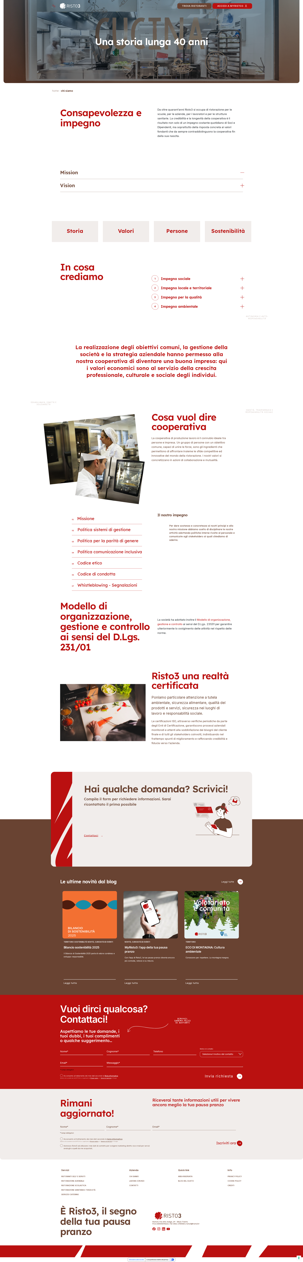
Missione (85, 518)
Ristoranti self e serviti (73, 1177)
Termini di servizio (106, 1078)
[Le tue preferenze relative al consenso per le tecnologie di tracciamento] (299, 1258)
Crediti (231, 1186)
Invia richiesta (219, 1076)
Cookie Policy (234, 1181)
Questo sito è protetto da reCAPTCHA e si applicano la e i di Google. (88, 1078)
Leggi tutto (70, 983)
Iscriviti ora (226, 1143)
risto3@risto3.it (192, 1224)
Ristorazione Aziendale (72, 1181)
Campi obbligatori (67, 1070)
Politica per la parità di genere (107, 540)
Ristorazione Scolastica (73, 1186)
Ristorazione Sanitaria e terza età (78, 1190)
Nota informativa (111, 1076)
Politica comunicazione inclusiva (110, 551)
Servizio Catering (70, 1195)
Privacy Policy (235, 1177)
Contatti (133, 1186)
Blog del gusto (186, 1181)
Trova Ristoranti (194, 6)
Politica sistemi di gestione (104, 529)
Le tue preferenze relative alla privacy (157, 1259)
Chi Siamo (134, 1177)
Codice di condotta (96, 574)
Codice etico (89, 563)
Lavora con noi (136, 1181)
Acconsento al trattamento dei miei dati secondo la (91, 1076)
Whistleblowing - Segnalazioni (107, 585)
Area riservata (185, 1177)
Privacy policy (94, 1078)
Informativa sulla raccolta (136, 1259)
